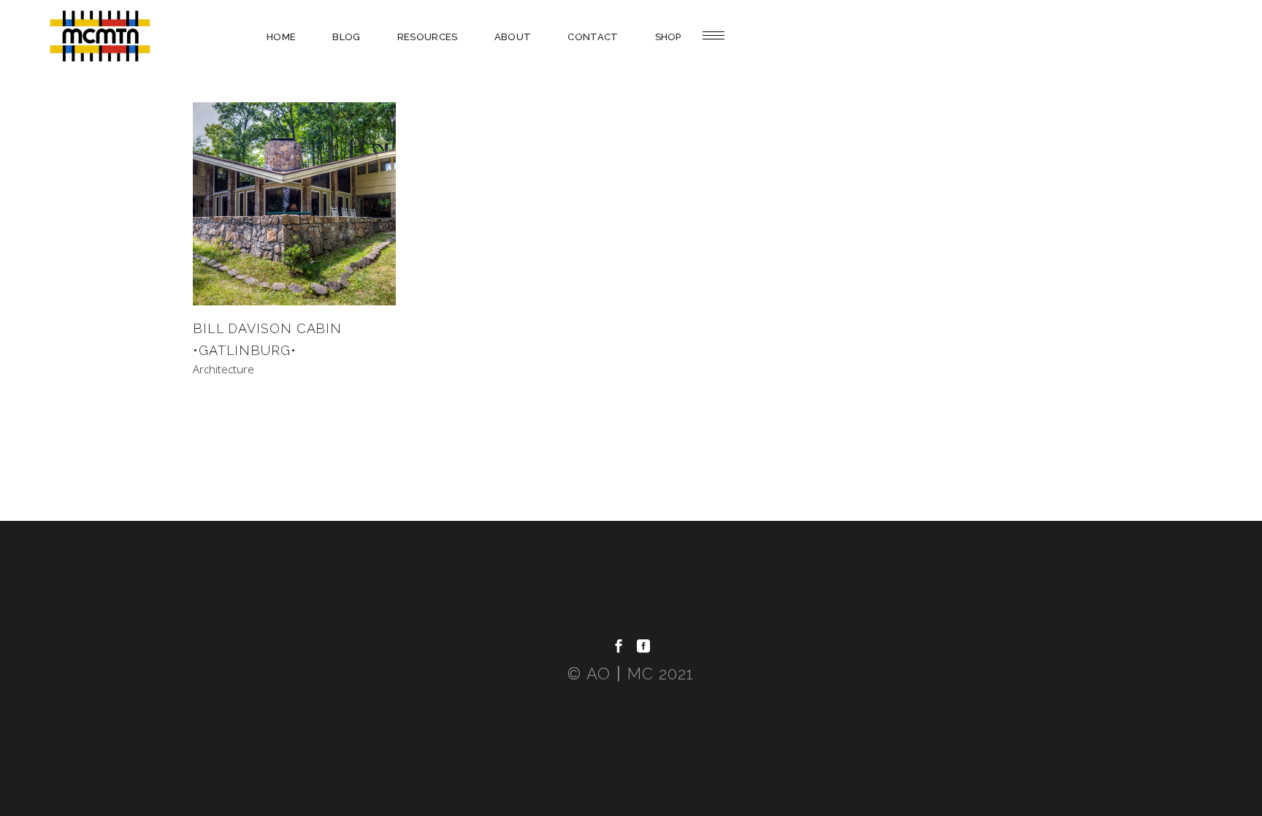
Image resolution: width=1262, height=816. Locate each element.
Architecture (223, 369)
